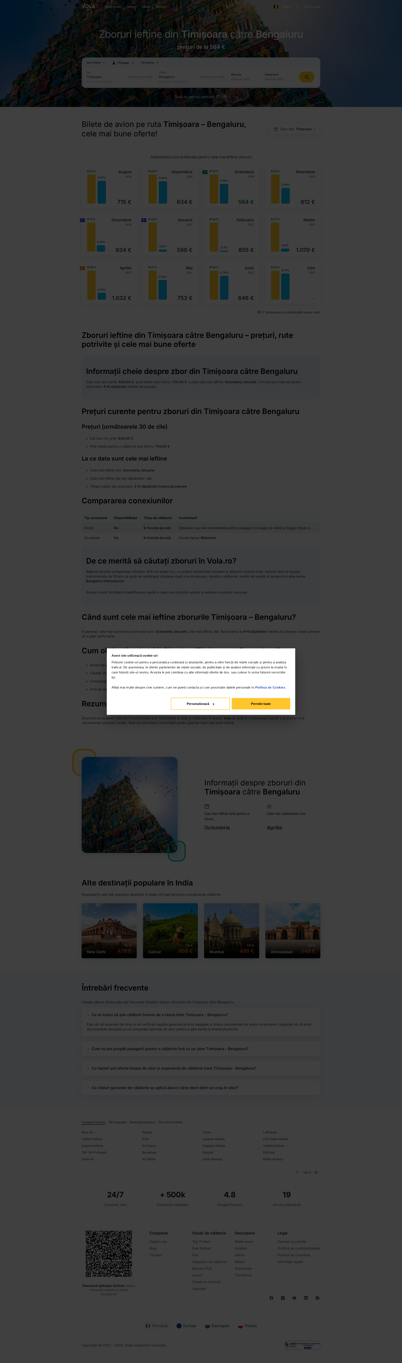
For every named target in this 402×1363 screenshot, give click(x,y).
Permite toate (261, 704)
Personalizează (198, 704)
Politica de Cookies (270, 687)
